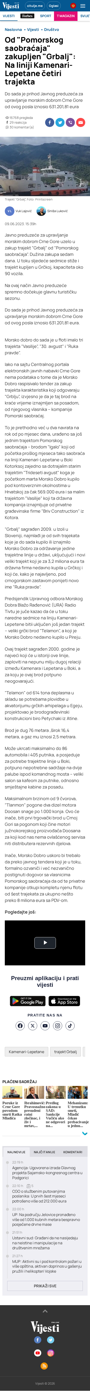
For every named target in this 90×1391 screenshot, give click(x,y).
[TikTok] (70, 1025)
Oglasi (54, 6)
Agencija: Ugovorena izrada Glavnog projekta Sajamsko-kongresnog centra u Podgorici (47, 1172)
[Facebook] (20, 1025)
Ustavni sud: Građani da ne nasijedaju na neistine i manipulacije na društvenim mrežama (45, 1242)
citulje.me (35, 6)
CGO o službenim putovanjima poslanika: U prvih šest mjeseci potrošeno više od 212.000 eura (39, 1196)
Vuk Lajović (24, 211)
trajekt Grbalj (65, 1051)
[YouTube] (45, 1025)
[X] (32, 1025)
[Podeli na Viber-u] (70, 122)
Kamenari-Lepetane (26, 1051)
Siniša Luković (57, 211)
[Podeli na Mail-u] (80, 122)
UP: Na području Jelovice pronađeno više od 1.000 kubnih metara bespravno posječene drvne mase (46, 1219)
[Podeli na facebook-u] (49, 122)
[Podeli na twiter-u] (60, 122)
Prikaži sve (45, 1286)
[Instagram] (57, 1025)
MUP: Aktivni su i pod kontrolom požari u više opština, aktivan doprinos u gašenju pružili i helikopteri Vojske (47, 1266)
